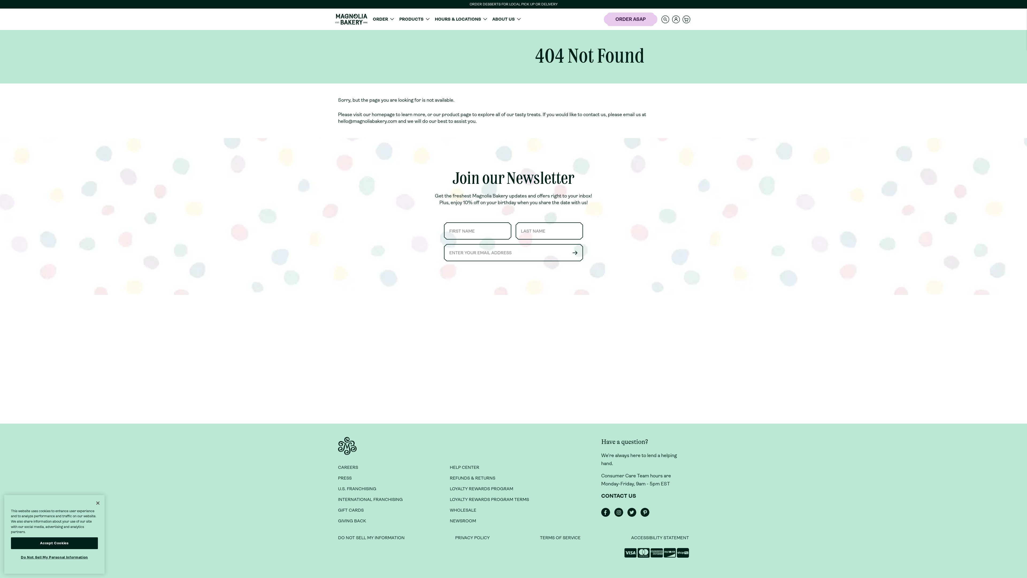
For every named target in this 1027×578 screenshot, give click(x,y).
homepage (383, 114)
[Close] (98, 503)
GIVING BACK (352, 520)
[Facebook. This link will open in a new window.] (607, 515)
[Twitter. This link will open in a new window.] (633, 515)
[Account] (676, 19)
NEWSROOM (463, 520)
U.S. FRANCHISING (357, 488)
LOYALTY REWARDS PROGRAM (481, 488)
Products (411, 19)
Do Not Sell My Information (371, 537)
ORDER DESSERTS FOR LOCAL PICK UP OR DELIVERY (514, 4)
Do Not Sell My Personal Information (54, 557)
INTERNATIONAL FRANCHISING (370, 499)
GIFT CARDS (351, 510)
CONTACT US (618, 496)
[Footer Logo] (347, 449)
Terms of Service (560, 537)
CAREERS (348, 467)
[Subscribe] (575, 253)
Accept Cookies (54, 543)
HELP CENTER (464, 467)
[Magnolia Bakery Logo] (351, 19)
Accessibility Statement (660, 537)
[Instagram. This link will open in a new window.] (620, 515)
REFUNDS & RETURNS (472, 478)
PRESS (345, 478)
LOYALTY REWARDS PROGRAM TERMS (489, 499)
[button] (665, 19)
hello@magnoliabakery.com (367, 121)
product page (456, 114)
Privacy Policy (472, 537)
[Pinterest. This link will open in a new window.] (647, 515)
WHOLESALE (463, 510)
